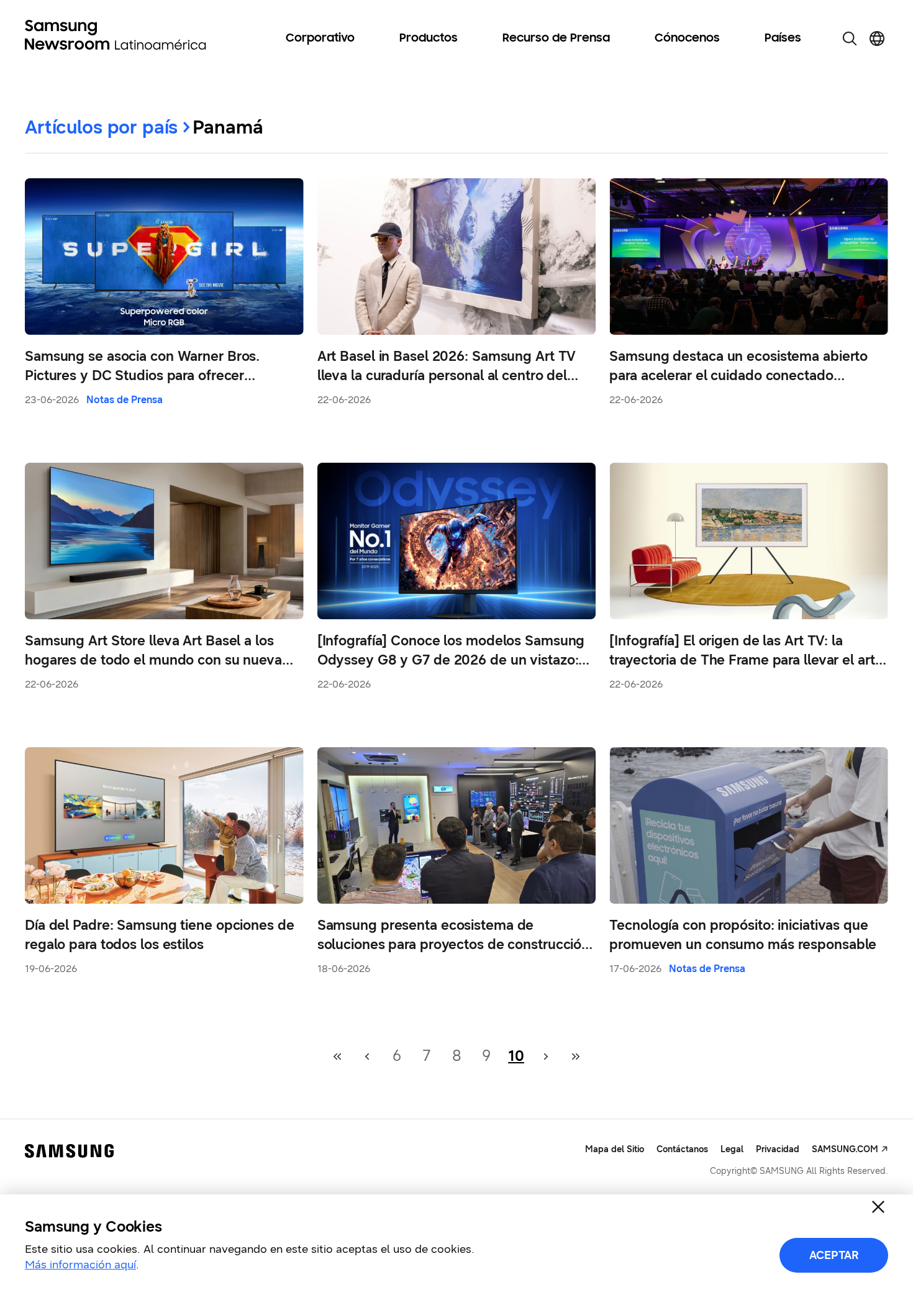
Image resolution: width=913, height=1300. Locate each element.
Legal (731, 1149)
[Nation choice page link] (877, 38)
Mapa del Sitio (614, 1149)
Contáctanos (682, 1149)
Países (783, 38)
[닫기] (878, 1207)
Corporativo (320, 38)
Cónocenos (687, 38)
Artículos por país (101, 127)
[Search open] (849, 38)
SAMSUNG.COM (845, 1149)
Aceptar (834, 1255)
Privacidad (777, 1149)
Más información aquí (80, 1264)
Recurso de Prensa (556, 38)
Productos (428, 38)
